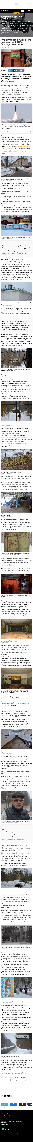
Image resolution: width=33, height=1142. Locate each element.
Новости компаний (20, 1115)
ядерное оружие (23, 1080)
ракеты (12, 1080)
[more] (30, 131)
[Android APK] (5, 1129)
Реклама (3, 1117)
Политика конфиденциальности (13, 1117)
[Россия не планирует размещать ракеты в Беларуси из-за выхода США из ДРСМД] (16, 113)
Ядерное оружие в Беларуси (7, 1077)
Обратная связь (4, 1124)
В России (15, 1100)
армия (17, 1080)
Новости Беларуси (5, 1080)
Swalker (6, 642)
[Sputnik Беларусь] (4, 11)
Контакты (21, 1113)
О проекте (3, 1113)
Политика (23, 1100)
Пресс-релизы (4, 1115)
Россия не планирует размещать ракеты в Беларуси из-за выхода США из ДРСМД (16, 127)
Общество (17, 1077)
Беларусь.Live (24, 1077)
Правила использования (13, 1113)
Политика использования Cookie (9, 1119)
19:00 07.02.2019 (5, 47)
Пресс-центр (12, 1115)
